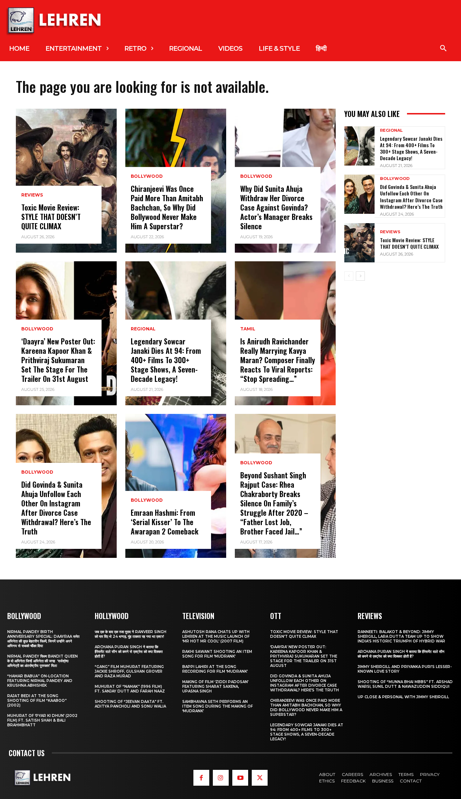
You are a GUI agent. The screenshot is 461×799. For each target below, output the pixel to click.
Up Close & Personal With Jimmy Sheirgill (403, 697)
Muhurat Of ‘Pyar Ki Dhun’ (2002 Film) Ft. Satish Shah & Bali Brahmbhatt (42, 720)
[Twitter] (260, 778)
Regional (143, 329)
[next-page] (360, 276)
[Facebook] (201, 778)
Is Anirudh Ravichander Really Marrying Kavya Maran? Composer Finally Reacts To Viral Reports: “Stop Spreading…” (277, 360)
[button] (443, 48)
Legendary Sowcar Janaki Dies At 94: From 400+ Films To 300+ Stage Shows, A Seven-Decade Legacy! (166, 360)
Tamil (247, 329)
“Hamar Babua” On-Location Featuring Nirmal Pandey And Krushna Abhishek (39, 681)
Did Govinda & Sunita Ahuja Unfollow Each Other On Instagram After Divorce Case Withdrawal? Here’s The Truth (56, 508)
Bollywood (37, 329)
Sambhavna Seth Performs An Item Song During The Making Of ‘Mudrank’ (217, 706)
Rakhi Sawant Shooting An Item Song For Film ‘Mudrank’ (217, 654)
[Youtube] (240, 778)
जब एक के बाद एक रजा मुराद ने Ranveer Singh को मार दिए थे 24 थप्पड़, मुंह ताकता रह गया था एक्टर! (130, 634)
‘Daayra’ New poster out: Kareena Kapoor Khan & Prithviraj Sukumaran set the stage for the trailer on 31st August (58, 360)
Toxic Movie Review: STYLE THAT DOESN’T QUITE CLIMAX (51, 216)
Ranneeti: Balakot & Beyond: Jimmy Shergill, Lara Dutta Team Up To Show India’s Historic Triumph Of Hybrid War (401, 636)
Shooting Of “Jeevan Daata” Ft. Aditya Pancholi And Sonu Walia (130, 704)
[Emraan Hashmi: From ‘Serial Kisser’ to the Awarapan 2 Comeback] (175, 486)
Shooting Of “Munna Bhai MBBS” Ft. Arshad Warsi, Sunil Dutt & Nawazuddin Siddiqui (405, 684)
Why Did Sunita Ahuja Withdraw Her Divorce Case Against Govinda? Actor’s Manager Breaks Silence (276, 207)
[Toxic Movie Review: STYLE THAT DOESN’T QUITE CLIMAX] (66, 181)
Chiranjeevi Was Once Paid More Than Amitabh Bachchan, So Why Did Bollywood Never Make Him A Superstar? (167, 207)
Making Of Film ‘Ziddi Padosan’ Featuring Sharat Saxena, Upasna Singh (215, 687)
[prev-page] (348, 276)
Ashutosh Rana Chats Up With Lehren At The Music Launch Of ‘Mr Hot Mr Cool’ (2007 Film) (216, 636)
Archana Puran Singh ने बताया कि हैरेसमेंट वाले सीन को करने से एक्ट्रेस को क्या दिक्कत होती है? (129, 652)
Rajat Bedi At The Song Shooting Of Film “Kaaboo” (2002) (37, 701)
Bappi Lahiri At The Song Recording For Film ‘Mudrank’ (215, 669)
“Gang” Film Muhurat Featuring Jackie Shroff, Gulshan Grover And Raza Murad (129, 671)
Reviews (32, 195)
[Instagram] (221, 778)
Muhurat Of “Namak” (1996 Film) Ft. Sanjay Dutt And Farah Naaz (130, 689)
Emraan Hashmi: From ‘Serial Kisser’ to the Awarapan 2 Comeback (164, 522)
